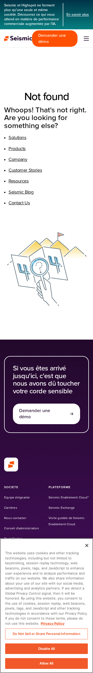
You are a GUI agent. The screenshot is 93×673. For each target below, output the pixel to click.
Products (17, 149)
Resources (19, 181)
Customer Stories (25, 170)
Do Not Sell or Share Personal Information (46, 634)
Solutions (17, 138)
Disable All (46, 649)
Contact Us (19, 203)
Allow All (46, 663)
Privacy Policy (53, 623)
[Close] (86, 545)
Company (18, 159)
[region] (46, 605)
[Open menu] (86, 38)
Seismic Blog (21, 192)
